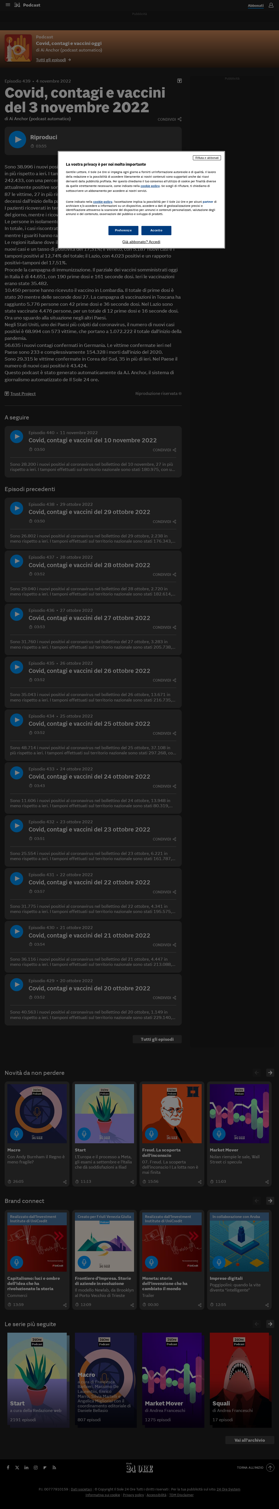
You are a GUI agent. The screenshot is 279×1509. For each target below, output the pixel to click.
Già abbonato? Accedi (141, 242)
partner (208, 201)
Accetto (156, 230)
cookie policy (150, 186)
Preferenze (123, 230)
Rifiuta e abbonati (207, 157)
